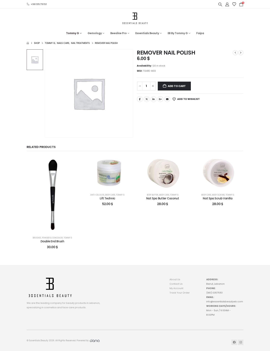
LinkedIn (153, 99)
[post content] (52, 194)
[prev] (235, 52)
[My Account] (227, 4)
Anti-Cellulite (97, 194)
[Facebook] (234, 342)
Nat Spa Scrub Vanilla (217, 198)
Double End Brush (52, 241)
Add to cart (177, 86)
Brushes (37, 237)
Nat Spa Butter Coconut (162, 198)
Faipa (200, 33)
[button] (220, 4)
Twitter (147, 99)
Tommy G (72, 33)
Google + (160, 99)
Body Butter (152, 194)
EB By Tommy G (178, 33)
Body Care (110, 194)
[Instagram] (240, 342)
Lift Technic (107, 198)
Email (167, 99)
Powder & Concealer (52, 237)
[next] (240, 52)
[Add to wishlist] (72, 160)
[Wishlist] (234, 4)
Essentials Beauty (147, 33)
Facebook (140, 99)
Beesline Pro (118, 33)
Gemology (95, 33)
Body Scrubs (218, 194)
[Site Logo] (135, 18)
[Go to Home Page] (28, 43)
